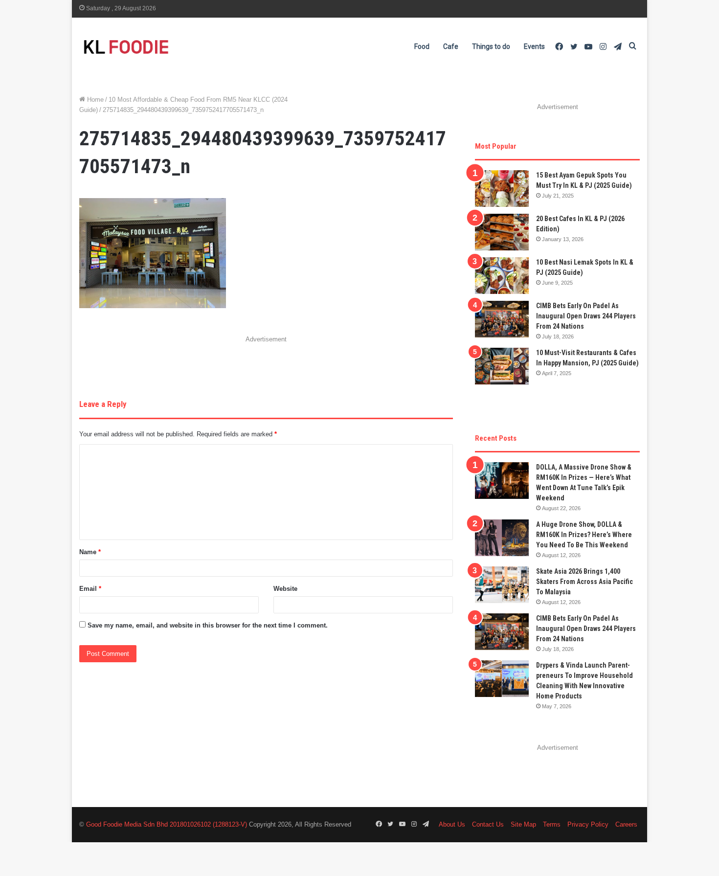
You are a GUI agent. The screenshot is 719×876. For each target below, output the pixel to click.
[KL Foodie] (164, 46)
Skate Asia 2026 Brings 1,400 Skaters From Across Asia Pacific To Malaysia (584, 581)
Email (90, 588)
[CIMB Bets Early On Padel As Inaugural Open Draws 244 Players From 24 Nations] (502, 319)
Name (90, 552)
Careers (626, 824)
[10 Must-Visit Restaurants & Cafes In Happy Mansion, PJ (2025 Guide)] (502, 366)
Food (421, 46)
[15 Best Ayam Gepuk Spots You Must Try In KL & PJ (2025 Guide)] (502, 188)
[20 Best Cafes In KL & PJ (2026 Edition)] (502, 232)
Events (534, 46)
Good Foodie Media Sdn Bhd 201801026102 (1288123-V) (166, 824)
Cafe (450, 46)
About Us (452, 824)
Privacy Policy (587, 824)
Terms (552, 824)
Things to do (491, 46)
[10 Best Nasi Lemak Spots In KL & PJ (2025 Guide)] (502, 275)
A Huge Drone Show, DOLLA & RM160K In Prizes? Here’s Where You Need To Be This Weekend (584, 534)
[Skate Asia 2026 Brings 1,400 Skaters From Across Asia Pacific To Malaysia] (502, 584)
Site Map (523, 824)
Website (285, 588)
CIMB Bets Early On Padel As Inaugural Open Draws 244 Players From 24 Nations (586, 316)
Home (94, 99)
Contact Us (488, 824)
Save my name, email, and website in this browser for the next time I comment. (208, 625)
